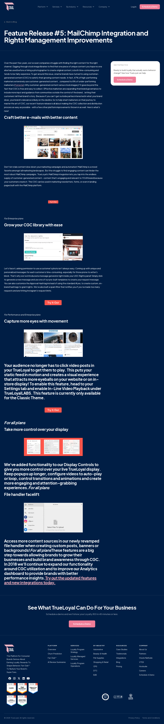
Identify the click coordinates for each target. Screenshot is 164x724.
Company (143, 645)
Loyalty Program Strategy (77, 650)
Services (75, 645)
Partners (142, 654)
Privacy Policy (134, 718)
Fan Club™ (52, 658)
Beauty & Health (100, 654)
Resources (121, 645)
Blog (118, 662)
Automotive (98, 649)
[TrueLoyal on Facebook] (9, 678)
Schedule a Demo (150, 7)
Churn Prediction (55, 654)
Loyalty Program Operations (77, 664)
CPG (95, 666)
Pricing (119, 666)
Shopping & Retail (100, 662)
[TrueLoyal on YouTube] (28, 678)
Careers (142, 671)
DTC (95, 671)
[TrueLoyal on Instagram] (14, 678)
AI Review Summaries (57, 662)
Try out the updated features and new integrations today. (50, 580)
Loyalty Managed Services (78, 657)
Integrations (121, 658)
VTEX (141, 662)
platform (52, 645)
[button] (44, 6)
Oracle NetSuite (145, 658)
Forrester (19, 85)
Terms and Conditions (151, 718)
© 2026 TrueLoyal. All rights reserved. (19, 718)
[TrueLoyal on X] (18, 678)
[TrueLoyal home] (13, 649)
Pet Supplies (98, 658)
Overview (52, 649)
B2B (95, 675)
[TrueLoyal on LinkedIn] (23, 678)
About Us (143, 649)
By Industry (99, 645)
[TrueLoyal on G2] (11, 688)
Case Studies (121, 649)
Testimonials (121, 654)
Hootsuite (143, 666)
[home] (11, 7)
